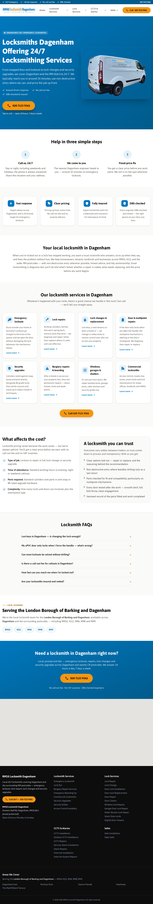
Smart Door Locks (113, 816)
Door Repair (110, 797)
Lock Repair (110, 781)
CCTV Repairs (60, 841)
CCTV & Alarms (94, 10)
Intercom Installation (64, 853)
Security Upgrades (62, 801)
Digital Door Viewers (114, 820)
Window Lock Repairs (115, 804)
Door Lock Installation (115, 789)
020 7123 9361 (144, 2)
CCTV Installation (62, 833)
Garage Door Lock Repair (116, 808)
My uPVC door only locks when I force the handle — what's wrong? (57, 545)
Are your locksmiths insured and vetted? (43, 581)
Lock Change (111, 785)
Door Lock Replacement (116, 793)
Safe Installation (112, 833)
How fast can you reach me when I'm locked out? (48, 572)
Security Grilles (61, 804)
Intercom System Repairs (65, 856)
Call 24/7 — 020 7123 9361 (21, 799)
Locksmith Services (54, 10)
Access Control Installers (65, 808)
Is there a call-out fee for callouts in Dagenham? (47, 563)
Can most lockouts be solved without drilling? (46, 554)
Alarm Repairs (60, 849)
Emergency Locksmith (64, 781)
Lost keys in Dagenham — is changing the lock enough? (51, 536)
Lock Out (58, 785)
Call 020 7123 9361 (78, 413)
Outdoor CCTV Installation (66, 837)
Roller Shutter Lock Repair (117, 812)
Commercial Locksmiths (65, 797)
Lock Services (76, 10)
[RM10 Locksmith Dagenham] (18, 10)
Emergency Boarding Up (65, 793)
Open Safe (109, 837)
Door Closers (111, 801)
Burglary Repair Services (65, 789)
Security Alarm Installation (66, 845)
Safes (113, 10)
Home (42, 10)
